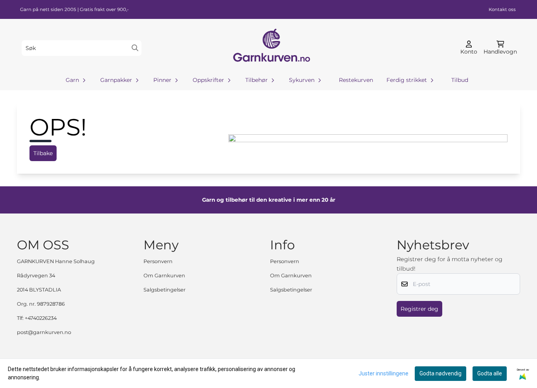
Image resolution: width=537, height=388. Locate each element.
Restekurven (356, 80)
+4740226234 (41, 318)
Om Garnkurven (164, 275)
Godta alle (489, 373)
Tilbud (459, 80)
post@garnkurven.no (44, 332)
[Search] (135, 48)
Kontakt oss (502, 9)
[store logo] (271, 48)
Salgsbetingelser (164, 290)
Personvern (158, 261)
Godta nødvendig (440, 373)
